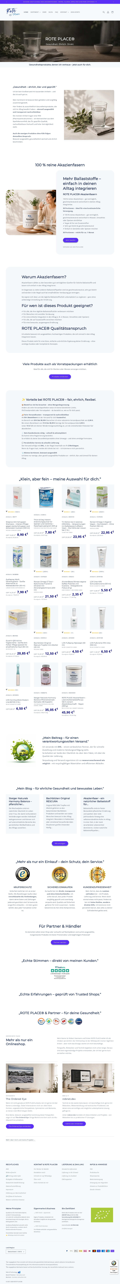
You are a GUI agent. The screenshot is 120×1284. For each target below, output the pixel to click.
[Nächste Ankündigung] (113, 2)
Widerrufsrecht (11, 1172)
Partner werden (60, 942)
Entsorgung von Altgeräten (99, 1183)
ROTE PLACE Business (42, 1226)
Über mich (37, 1179)
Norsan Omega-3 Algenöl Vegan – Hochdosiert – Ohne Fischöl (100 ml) (102, 524)
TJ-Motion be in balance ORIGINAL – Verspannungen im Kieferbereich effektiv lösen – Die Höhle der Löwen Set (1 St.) (74, 526)
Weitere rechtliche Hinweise (15, 1200)
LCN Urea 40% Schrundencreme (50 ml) (100, 583)
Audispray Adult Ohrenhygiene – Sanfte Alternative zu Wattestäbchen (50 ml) (15, 582)
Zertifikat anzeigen (67, 1228)
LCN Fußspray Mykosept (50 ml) (73, 644)
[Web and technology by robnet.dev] (19, 1272)
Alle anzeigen (60, 843)
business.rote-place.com (19, 1277)
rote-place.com (20, 1275)
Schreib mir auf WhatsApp (43, 1176)
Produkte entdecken (60, 377)
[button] (35, 12)
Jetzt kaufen (70, 240)
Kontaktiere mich (39, 1172)
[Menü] (117, 1261)
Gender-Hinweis (95, 1189)
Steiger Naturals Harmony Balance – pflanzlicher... (20, 801)
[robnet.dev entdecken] (88, 1078)
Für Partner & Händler (41, 1169)
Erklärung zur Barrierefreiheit (16, 1193)
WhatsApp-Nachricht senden (16, 1235)
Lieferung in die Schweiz (70, 1172)
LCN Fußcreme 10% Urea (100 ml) (100, 644)
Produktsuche (94, 1172)
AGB (7, 1169)
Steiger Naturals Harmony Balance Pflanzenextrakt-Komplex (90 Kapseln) (45, 700)
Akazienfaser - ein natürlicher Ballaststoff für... (97, 801)
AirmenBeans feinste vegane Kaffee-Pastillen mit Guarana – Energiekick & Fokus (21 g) (74, 585)
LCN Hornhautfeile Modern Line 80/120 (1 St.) (17, 701)
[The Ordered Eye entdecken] (32, 1078)
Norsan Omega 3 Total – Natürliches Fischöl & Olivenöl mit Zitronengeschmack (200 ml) (44, 586)
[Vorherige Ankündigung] (6, 2)
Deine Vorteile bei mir (41, 1183)
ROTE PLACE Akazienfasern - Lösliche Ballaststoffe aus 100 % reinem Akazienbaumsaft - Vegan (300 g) (74, 702)
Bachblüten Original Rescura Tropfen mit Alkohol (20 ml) (46, 645)
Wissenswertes (94, 1176)
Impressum (9, 1189)
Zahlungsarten (67, 1179)
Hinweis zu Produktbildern (99, 1186)
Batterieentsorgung (96, 1179)
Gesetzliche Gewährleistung (15, 1183)
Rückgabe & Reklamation (14, 1179)
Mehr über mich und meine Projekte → (20, 1140)
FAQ (91, 1169)
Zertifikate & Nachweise (14, 1196)
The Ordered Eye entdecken (20, 1126)
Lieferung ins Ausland (69, 1176)
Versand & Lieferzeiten (69, 1169)
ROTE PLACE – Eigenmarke (43, 1213)
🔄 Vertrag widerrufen (13, 1176)
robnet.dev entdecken (74, 1124)
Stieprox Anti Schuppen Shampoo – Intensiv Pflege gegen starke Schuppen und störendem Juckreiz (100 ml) (18, 525)
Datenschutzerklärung (13, 1186)
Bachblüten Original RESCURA (58, 800)
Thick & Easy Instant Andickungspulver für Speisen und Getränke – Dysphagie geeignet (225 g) (45, 523)
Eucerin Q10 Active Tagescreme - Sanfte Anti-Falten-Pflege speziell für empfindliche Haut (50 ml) (17, 644)
